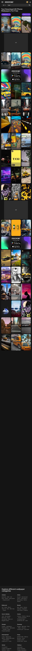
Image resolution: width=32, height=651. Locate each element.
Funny (18, 634)
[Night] (16, 175)
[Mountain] (26, 25)
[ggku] (26, 292)
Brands (19, 605)
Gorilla (6, 598)
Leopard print (6, 600)
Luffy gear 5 (24, 598)
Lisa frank (26, 629)
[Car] (6, 158)
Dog (3, 598)
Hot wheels (7, 616)
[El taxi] (6, 275)
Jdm (3, 616)
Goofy (25, 641)
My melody (20, 600)
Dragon (19, 626)
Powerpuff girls (21, 619)
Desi (8, 608)
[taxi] (16, 228)
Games (3, 645)
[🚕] (6, 124)
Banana (19, 638)
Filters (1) (25, 14)
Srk (2, 607)
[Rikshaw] (16, 141)
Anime (18, 595)
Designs (4, 624)
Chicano (24, 628)
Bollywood (4, 605)
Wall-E (3, 638)
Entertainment (5, 634)
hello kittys (20, 610)
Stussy (25, 607)
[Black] (26, 124)
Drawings (19, 624)
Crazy (23, 638)
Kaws (8, 629)
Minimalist (12, 628)
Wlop (19, 628)
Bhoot (9, 607)
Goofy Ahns (20, 641)
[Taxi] (6, 60)
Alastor (19, 601)
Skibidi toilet (20, 636)
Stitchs (24, 616)
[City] (16, 192)
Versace (19, 608)
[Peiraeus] (6, 325)
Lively (3, 636)
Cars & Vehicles (6, 614)
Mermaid (24, 626)
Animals (4, 595)
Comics (19, 614)
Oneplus (26, 610)
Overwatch (4, 647)
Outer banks (6, 639)
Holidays (19, 645)
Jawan (4, 610)
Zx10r (8, 617)
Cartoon (19, 616)
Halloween (19, 647)
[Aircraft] (26, 325)
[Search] (29, 5)
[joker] (26, 90)
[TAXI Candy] (26, 192)
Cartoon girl (20, 629)
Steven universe (22, 617)
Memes (26, 636)
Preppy (4, 626)
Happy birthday (21, 648)
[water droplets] (6, 342)
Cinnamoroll (24, 597)
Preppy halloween (21, 650)
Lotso (10, 641)
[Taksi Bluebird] (6, 308)
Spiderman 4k (20, 620)
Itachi (18, 598)
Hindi (5, 607)
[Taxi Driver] (16, 275)
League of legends (6, 648)
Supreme (24, 608)
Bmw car (10, 619)
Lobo (26, 620)
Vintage (5, 629)
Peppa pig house (10, 638)
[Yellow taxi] (6, 292)
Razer (21, 607)
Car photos (4, 619)
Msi (18, 607)
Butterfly (4, 597)
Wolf (8, 597)
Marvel (28, 616)
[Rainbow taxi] (16, 25)
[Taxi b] (6, 192)
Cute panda (12, 598)
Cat (11, 597)
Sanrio (25, 600)
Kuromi (19, 597)
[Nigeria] (16, 124)
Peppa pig (8, 636)
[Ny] (6, 107)
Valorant (4, 650)
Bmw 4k (4, 617)
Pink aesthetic (5, 628)
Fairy (28, 626)
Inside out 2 (5, 641)
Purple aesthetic (6, 630)
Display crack (20, 639)
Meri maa (12, 608)
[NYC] (16, 325)
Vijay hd (4, 608)
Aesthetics (9, 626)
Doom (8, 650)
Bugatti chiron (5, 620)
